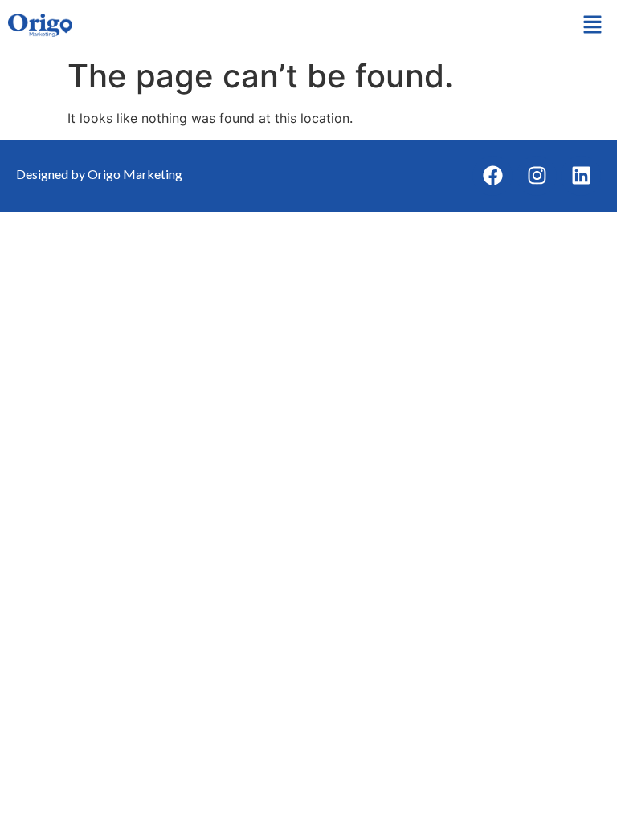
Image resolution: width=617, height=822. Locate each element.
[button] (593, 25)
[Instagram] (537, 176)
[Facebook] (492, 176)
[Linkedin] (581, 176)
